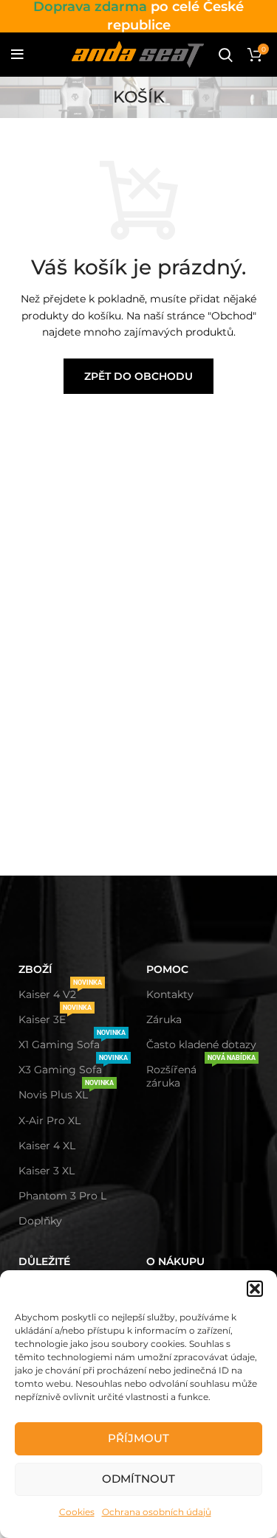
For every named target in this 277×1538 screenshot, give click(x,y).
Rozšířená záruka (201, 1073)
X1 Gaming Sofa (72, 1041)
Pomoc (167, 969)
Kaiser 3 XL (46, 1170)
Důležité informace (50, 1268)
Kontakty (170, 994)
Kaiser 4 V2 (60, 991)
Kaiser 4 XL (46, 1145)
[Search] (225, 54)
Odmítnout (138, 1479)
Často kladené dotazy (201, 1044)
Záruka (164, 1019)
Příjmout (138, 1438)
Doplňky (40, 1220)
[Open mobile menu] (17, 54)
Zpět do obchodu (138, 376)
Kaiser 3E (55, 1016)
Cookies (77, 1511)
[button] (254, 1288)
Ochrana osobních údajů (156, 1511)
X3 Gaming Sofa (73, 1066)
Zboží (35, 969)
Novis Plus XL (66, 1091)
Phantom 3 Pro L (62, 1195)
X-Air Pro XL (49, 1120)
